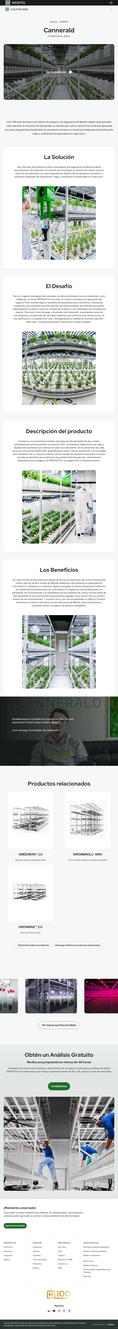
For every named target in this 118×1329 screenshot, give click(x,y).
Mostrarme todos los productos (33, 945)
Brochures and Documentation (96, 1247)
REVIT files (88, 1261)
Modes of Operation (91, 1255)
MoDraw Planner (90, 1265)
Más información (99, 1324)
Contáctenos (59, 1086)
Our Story (62, 1247)
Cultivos (36, 1251)
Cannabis (37, 1255)
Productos (8, 1247)
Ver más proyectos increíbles (59, 1025)
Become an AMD (65, 1259)
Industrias (8, 1251)
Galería (7, 1259)
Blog (60, 1268)
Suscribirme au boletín (15, 1225)
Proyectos (53, 22)
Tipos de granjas (40, 1259)
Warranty (87, 1276)
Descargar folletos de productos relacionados (77, 945)
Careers (61, 1255)
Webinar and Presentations (94, 1251)
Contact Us (63, 1264)
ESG (60, 1251)
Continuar (110, 1324)
